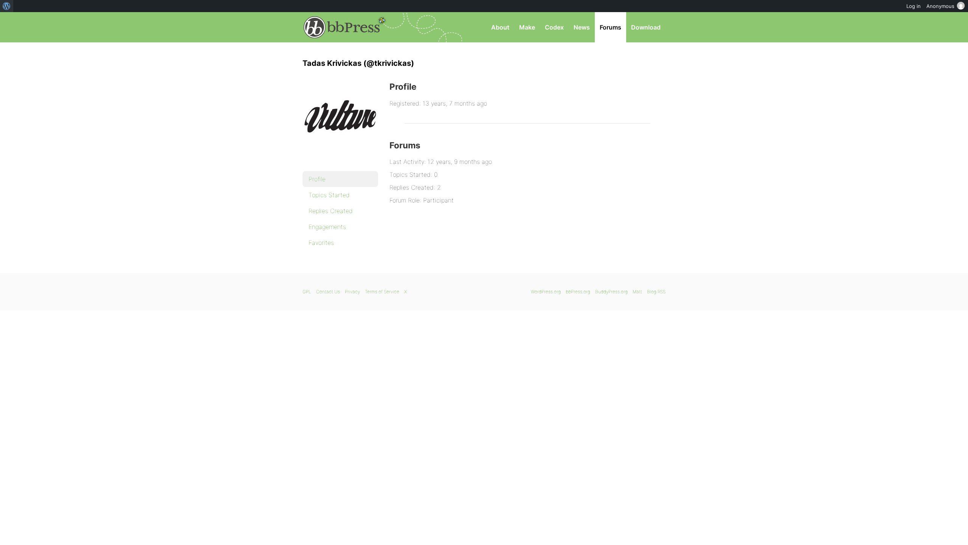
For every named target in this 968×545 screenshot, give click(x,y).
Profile (317, 179)
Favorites (321, 242)
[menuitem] (6, 6)
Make (527, 27)
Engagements (327, 226)
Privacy (352, 291)
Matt (637, 291)
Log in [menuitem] (913, 6)
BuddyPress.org (611, 291)
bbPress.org (341, 27)
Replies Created (331, 211)
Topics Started (329, 195)
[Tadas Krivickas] (340, 161)
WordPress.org (546, 291)
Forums (610, 27)
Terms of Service (382, 291)
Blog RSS (656, 291)
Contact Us (328, 291)
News (582, 27)
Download (646, 27)
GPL (306, 291)
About (500, 27)
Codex (554, 27)
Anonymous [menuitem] (940, 6)
